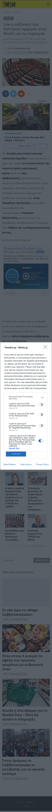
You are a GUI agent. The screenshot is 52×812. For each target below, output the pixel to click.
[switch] (41, 404)
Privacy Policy (42, 464)
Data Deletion (9, 464)
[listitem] (26, 398)
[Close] (46, 348)
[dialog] (26, 406)
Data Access (26, 464)
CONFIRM (16, 454)
